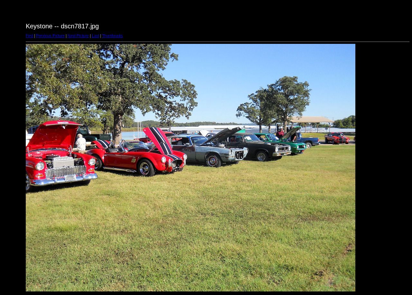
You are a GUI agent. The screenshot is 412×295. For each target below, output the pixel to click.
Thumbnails (112, 36)
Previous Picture (50, 36)
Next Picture (78, 36)
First (29, 36)
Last (95, 36)
